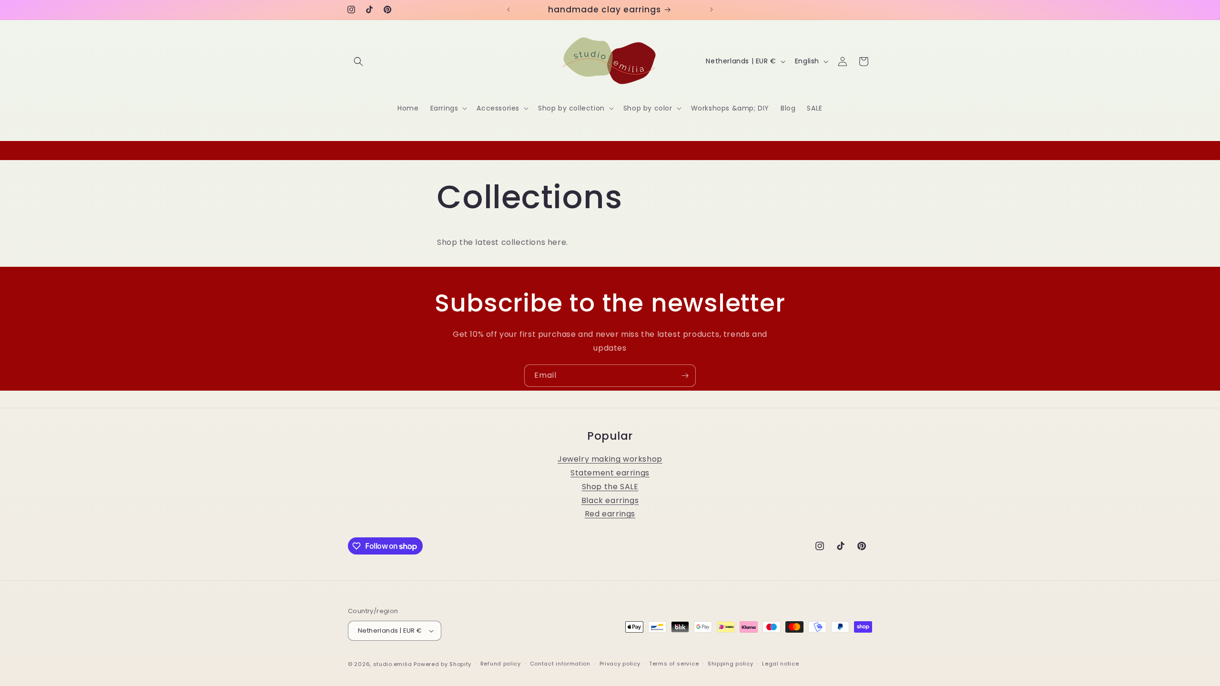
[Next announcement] (711, 9)
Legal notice (780, 663)
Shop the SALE (610, 486)
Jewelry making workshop (610, 459)
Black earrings (610, 500)
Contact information (560, 663)
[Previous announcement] (508, 9)
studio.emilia (392, 664)
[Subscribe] (684, 375)
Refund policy (500, 663)
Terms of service (674, 663)
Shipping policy (730, 663)
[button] (358, 61)
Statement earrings (610, 472)
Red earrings (610, 513)
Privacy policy (620, 663)
